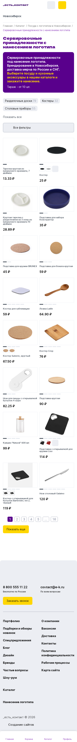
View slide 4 (18, 304)
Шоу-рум (10, 677)
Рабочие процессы (55, 663)
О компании (50, 621)
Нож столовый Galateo (51, 493)
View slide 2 (46, 213)
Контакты (48, 643)
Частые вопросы (15, 670)
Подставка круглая (49, 398)
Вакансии (48, 628)
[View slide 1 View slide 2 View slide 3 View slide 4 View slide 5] (20, 291)
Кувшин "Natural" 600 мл (16, 442)
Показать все (12, 117)
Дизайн (8, 655)
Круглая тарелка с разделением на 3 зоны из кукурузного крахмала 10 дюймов (17, 220)
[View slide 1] (20, 151)
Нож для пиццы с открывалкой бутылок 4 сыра (20, 399)
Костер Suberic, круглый (16, 355)
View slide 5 (22, 304)
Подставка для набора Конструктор (51, 218)
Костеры (50, 100)
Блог (6, 648)
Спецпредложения (17, 640)
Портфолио (11, 621)
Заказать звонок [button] (18, 600)
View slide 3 (50, 261)
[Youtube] (23, 577)
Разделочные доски (20, 100)
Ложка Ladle (46, 308)
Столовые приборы (20, 108)
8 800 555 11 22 (15, 587)
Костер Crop (46, 351)
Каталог (9, 690)
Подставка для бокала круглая (56, 266)
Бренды (9, 663)
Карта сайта (50, 670)
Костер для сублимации (16, 308)
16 (54, 519)
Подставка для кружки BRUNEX (20, 266)
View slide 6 (63, 489)
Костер (43, 175)
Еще (55, 169)
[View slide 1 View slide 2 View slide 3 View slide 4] (56, 291)
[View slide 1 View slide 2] (56, 199)
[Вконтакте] (7, 577)
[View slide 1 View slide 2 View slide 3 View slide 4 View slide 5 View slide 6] (56, 476)
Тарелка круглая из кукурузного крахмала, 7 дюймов (16, 170)
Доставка (48, 636)
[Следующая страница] (61, 519)
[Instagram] (15, 577)
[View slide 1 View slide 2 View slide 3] (56, 248)
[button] (62, 5)
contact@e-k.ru (52, 587)
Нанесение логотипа (18, 702)
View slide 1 (5, 164)
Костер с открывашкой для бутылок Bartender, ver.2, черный (18, 500)
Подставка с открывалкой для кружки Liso (55, 450)
